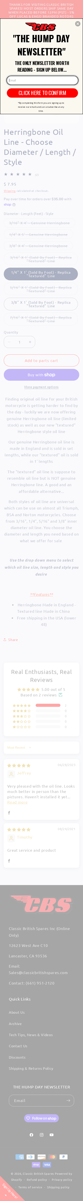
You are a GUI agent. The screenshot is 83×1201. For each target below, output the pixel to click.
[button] (77, 23)
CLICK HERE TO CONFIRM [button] (42, 92)
